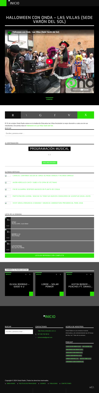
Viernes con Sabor (74, 361)
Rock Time (85, 358)
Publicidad (54, 383)
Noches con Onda (74, 352)
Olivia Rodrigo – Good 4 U (19, 285)
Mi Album (87, 346)
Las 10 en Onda (73, 346)
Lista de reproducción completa (49, 255)
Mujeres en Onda (74, 349)
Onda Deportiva (73, 355)
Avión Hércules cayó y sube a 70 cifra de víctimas (35, 182)
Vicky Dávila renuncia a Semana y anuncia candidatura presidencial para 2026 (48, 203)
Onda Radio (11, 383)
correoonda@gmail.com (45, 337)
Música (8, 274)
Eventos (49, 99)
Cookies (43, 383)
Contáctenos (66, 383)
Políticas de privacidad (27, 383)
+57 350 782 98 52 (43, 334)
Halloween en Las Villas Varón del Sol (39, 126)
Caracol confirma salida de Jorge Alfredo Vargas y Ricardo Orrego (43, 176)
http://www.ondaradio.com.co (47, 331)
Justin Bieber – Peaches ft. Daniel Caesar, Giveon (80, 286)
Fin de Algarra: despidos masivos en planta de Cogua (36, 189)
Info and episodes (49, 162)
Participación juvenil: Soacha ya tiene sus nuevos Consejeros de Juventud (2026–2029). (52, 196)
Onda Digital (72, 358)
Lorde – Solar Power (50, 285)
